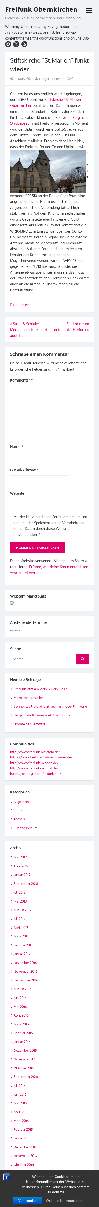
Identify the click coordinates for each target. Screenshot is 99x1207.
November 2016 (25, 971)
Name (16, 446)
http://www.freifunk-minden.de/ (34, 763)
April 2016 (21, 1015)
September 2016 (26, 980)
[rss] (24, 44)
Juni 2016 (20, 998)
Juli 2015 (19, 1086)
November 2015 (25, 1059)
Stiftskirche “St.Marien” (63, 99)
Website (17, 493)
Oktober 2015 (24, 1068)
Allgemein (22, 305)
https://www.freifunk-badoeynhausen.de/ (41, 757)
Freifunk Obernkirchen (41, 9)
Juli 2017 (19, 919)
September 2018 (26, 884)
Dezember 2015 (25, 1050)
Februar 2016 (23, 1033)
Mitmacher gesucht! (28, 698)
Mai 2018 (20, 901)
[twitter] (16, 44)
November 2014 (25, 1156)
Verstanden (27, 1201)
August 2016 (23, 989)
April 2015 (21, 1112)
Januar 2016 (22, 1042)
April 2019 (21, 866)
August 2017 (22, 910)
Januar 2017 (22, 954)
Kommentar (21, 380)
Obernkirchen (21, 105)
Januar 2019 (22, 875)
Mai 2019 (20, 857)
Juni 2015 (20, 1094)
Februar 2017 (23, 945)
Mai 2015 (20, 1103)
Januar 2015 (22, 1138)
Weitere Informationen (65, 1201)
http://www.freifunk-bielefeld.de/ (35, 752)
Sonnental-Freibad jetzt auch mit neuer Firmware (50, 706)
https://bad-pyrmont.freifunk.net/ (35, 774)
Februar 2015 (23, 1129)
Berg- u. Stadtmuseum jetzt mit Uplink (42, 715)
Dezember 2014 (25, 1147)
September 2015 (26, 1077)
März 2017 (21, 936)
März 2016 (21, 1024)
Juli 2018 (20, 892)
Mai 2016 (20, 1007)
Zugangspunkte (26, 828)
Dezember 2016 (25, 963)
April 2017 (21, 927)
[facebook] (8, 44)
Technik (19, 819)
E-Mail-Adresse (24, 470)
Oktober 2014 (24, 1165)
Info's (18, 810)
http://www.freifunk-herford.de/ (34, 768)
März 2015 (21, 1121)
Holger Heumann (51, 79)
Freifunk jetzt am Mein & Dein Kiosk (40, 689)
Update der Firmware (29, 724)
